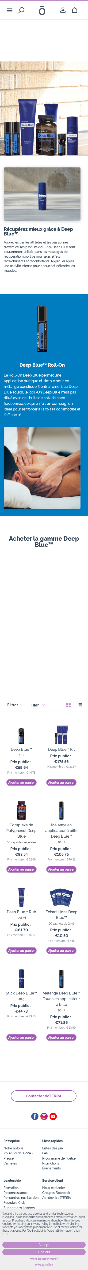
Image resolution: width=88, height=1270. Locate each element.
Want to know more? (44, 1259)
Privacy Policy (44, 1264)
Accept (44, 1245)
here (5, 1234)
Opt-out (44, 1252)
